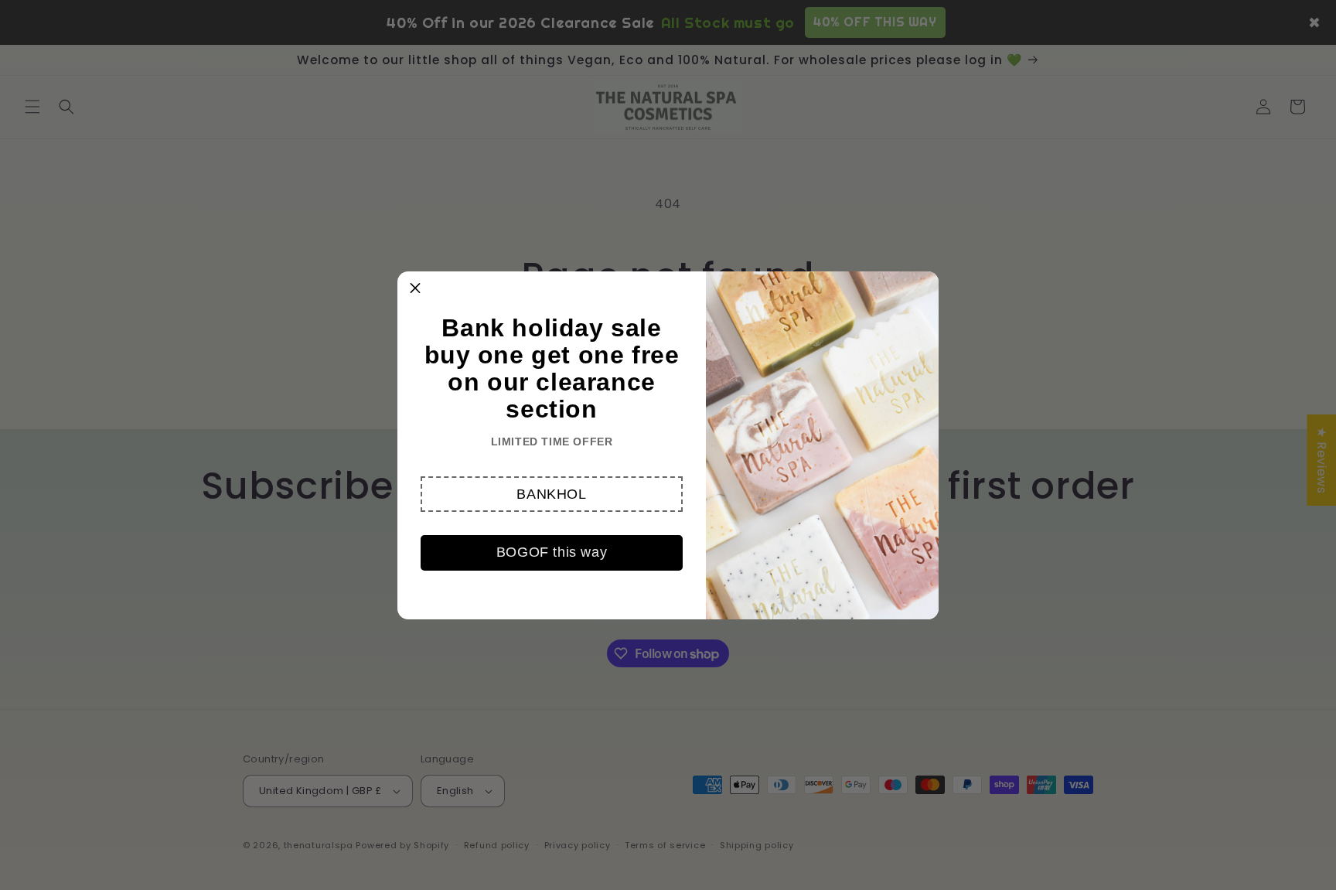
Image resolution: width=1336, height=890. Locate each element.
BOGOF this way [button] (551, 552)
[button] (552, 494)
